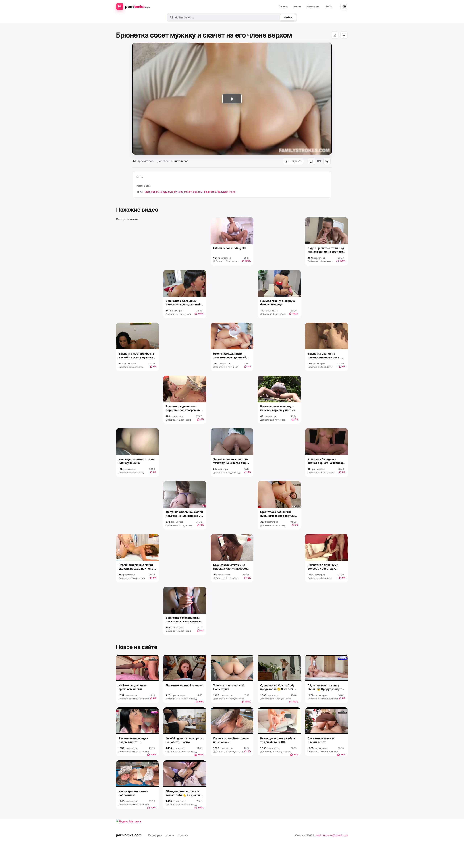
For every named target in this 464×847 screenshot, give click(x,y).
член (147, 191)
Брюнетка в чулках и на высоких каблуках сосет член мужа (230, 567)
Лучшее (283, 6)
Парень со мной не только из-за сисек (231, 740)
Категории (313, 6)
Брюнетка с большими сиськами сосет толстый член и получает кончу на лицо (277, 514)
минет (188, 191)
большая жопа (226, 191)
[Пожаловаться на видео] (344, 35)
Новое (297, 6)
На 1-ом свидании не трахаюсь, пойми (133, 687)
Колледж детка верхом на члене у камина (136, 461)
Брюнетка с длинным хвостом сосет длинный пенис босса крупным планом (229, 355)
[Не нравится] (327, 161)
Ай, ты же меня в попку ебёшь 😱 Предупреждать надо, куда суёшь (325, 687)
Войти (330, 6)
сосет (154, 191)
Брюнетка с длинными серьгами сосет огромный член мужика (184, 408)
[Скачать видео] (334, 35)
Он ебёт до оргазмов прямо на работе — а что (184, 740)
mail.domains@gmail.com (332, 835)
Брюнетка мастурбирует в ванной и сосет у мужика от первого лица (137, 355)
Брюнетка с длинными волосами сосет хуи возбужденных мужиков (325, 567)
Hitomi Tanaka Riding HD (229, 248)
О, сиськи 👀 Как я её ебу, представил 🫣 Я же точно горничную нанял (278, 687)
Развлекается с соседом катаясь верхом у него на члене (277, 408)
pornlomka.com (129, 835)
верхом (197, 191)
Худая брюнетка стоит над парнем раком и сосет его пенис (326, 250)
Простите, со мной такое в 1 (185, 685)
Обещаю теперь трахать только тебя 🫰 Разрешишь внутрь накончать (184, 793)
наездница (166, 191)
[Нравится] (311, 161)
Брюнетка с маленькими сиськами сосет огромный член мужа (184, 619)
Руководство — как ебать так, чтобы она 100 (278, 740)
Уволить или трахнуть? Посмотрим (229, 687)
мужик (178, 191)
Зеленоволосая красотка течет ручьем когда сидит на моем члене (231, 461)
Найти (288, 17)
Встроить (296, 161)
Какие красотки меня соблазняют (133, 793)
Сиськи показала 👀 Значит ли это (321, 740)
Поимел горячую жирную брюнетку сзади (277, 302)
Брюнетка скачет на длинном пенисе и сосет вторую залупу (324, 355)
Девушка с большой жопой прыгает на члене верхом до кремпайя (184, 514)
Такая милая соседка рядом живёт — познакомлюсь (133, 740)
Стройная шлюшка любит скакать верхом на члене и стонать (137, 567)
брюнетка (210, 191)
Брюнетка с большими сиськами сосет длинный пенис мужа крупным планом (183, 303)
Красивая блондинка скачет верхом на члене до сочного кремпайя (326, 461)
